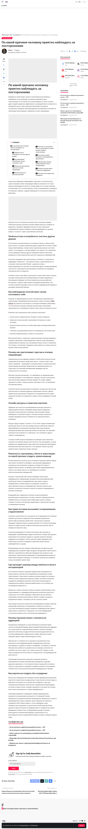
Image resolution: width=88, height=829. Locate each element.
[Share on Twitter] (69, 51)
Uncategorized (7, 38)
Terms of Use (34, 825)
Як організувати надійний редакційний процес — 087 (27, 727)
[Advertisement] (44, 20)
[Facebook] (67, 64)
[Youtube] (67, 76)
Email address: (12, 760)
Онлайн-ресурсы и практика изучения (19, 173)
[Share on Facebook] (67, 51)
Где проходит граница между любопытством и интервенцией (43, 163)
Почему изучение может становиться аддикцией (44, 169)
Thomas (10, 50)
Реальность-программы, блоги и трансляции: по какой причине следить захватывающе (45, 149)
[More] (77, 51)
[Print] (75, 51)
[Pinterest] (67, 70)
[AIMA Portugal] (6, 2)
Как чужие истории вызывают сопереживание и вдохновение (44, 156)
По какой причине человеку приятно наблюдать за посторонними (20, 147)
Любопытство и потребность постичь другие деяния (21, 154)
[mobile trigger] (3, 2)
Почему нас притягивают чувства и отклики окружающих (21, 167)
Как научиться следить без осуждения (45, 174)
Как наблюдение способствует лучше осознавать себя (18, 161)
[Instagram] (84, 821)
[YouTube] (82, 821)
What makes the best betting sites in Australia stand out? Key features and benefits (71, 120)
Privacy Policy (24, 825)
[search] (76, 2)
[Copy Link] (72, 51)
